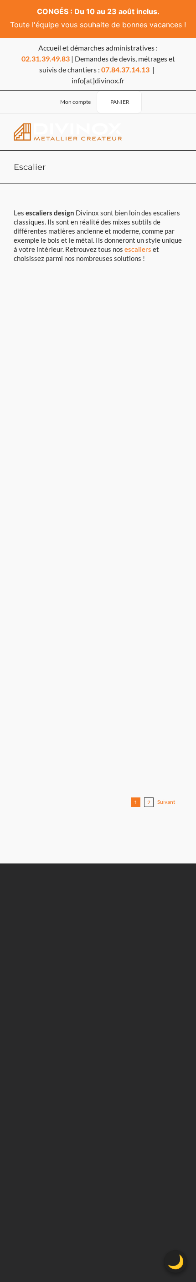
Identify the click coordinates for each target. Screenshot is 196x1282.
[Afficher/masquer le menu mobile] (175, 132)
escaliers (137, 249)
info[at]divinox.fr (98, 80)
